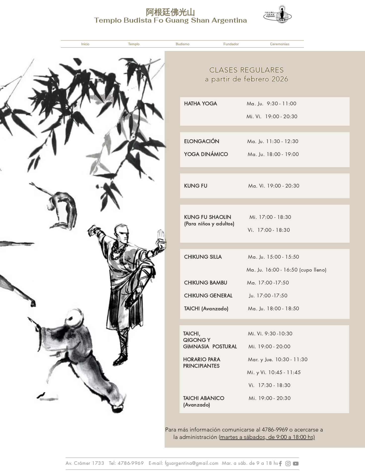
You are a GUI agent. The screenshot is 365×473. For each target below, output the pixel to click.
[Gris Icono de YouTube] (295, 463)
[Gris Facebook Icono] (280, 463)
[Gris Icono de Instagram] (288, 463)
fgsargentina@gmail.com (192, 463)
